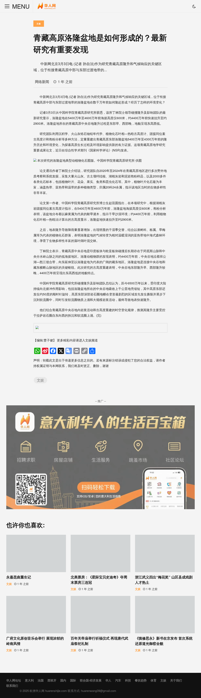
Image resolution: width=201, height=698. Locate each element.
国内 (63, 680)
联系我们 (12, 685)
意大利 (29, 680)
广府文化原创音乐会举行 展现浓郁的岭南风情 (36, 614)
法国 (41, 680)
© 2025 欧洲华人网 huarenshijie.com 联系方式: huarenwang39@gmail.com (68, 691)
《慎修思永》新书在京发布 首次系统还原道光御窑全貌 (165, 614)
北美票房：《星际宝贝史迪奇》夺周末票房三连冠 (100, 553)
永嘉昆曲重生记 (36, 553)
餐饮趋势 (141, 680)
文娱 (39, 23)
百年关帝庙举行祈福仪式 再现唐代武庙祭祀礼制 (100, 614)
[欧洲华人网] (47, 7)
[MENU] (7, 6)
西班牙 (52, 680)
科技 (128, 680)
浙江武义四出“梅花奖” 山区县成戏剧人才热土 (165, 553)
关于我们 (176, 680)
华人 (108, 680)
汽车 (118, 680)
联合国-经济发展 (90, 680)
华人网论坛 (13, 680)
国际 (73, 680)
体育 (153, 680)
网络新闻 (42, 81)
